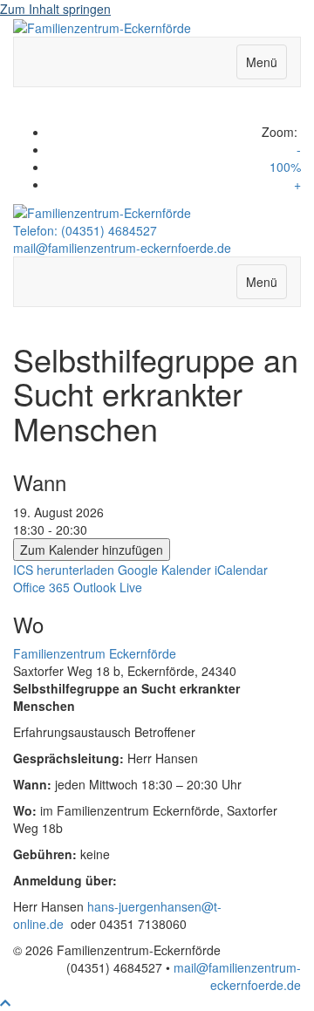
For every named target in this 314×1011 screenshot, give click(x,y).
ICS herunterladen (63, 569)
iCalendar (241, 569)
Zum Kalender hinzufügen (91, 549)
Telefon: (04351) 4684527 (85, 230)
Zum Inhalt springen (55, 8)
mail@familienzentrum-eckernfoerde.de (122, 247)
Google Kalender (164, 569)
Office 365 (41, 587)
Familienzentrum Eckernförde (94, 653)
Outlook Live (107, 587)
